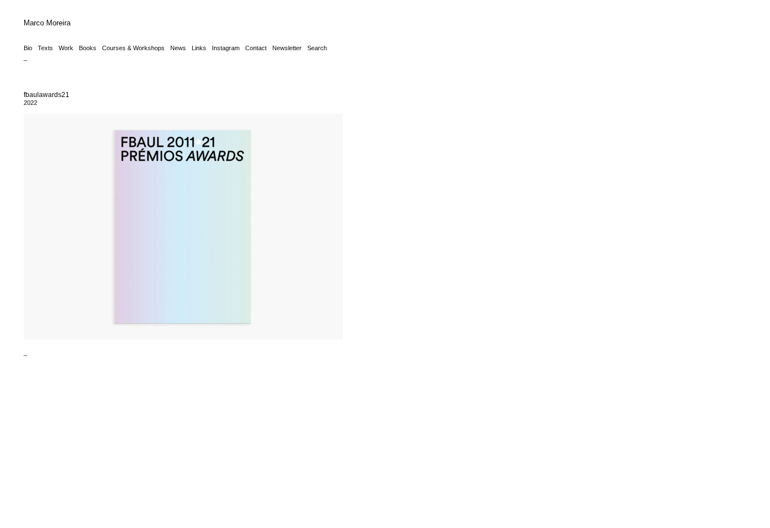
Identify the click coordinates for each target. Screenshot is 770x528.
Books (87, 48)
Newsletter (287, 48)
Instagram (226, 48)
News (178, 48)
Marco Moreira (47, 23)
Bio (28, 48)
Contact (256, 48)
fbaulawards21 (46, 95)
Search (317, 48)
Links (199, 48)
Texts (45, 48)
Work (66, 48)
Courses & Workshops (133, 48)
